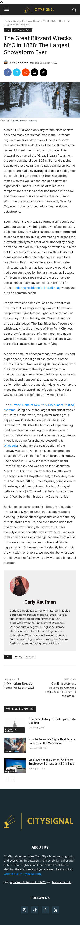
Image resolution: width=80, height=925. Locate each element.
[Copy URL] (43, 72)
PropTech (9, 771)
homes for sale (61, 882)
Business (9, 751)
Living (16, 21)
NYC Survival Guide (22, 30)
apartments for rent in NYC (28, 882)
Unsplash (32, 120)
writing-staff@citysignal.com (22, 874)
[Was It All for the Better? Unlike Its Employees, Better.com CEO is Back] (15, 765)
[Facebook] (8, 72)
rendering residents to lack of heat (36, 288)
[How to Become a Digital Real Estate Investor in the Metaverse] (15, 745)
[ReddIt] (26, 72)
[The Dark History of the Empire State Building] (15, 725)
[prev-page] (6, 779)
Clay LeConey (17, 120)
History (18, 656)
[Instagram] (24, 910)
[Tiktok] (34, 910)
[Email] (34, 72)
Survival (30, 656)
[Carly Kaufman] (6, 62)
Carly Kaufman (20, 62)
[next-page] (12, 779)
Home (7, 21)
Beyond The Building (10, 730)
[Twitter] (17, 72)
